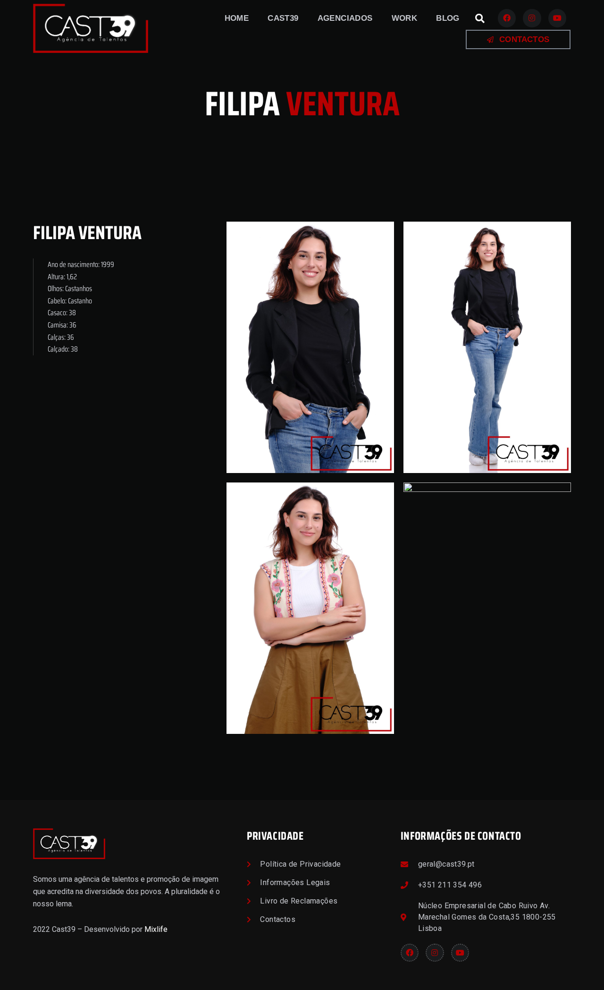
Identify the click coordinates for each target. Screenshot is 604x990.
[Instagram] (532, 18)
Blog (448, 18)
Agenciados (345, 18)
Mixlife (156, 929)
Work (405, 18)
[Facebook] (507, 18)
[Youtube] (557, 18)
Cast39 (283, 18)
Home (237, 18)
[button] (479, 18)
